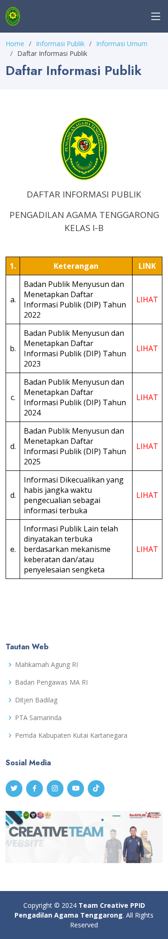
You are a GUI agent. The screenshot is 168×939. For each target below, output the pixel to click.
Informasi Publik (60, 43)
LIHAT (147, 299)
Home (15, 43)
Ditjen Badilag (36, 700)
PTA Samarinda (38, 717)
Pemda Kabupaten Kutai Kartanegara (71, 735)
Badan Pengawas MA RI (51, 682)
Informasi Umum (121, 43)
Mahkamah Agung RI (46, 664)
